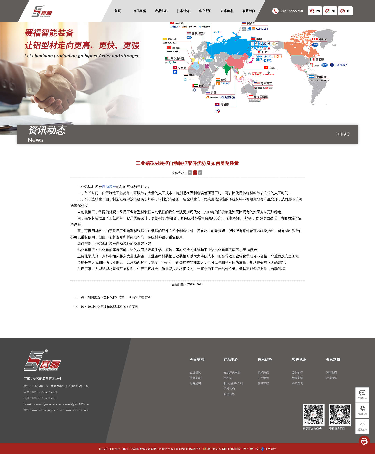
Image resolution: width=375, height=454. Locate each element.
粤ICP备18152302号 (188, 448)
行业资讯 (343, 153)
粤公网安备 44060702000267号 (226, 448)
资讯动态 (343, 134)
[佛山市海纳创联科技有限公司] (262, 448)
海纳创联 (270, 448)
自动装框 (109, 186)
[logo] (37, 11)
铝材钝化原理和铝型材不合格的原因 (113, 307)
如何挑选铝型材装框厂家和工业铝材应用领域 (119, 297)
